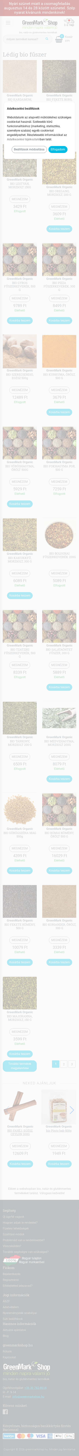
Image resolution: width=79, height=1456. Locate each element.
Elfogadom (58, 149)
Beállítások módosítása (29, 149)
